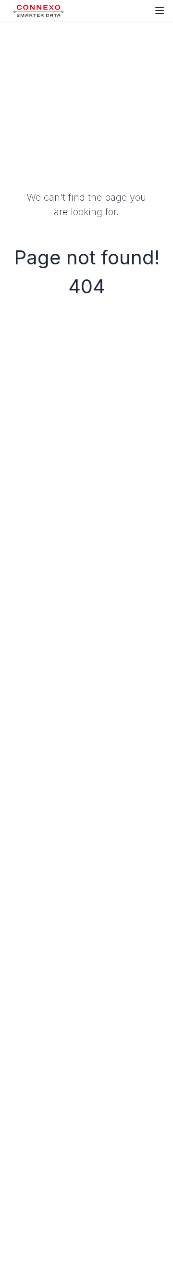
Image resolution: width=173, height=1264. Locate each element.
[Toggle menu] (159, 10)
